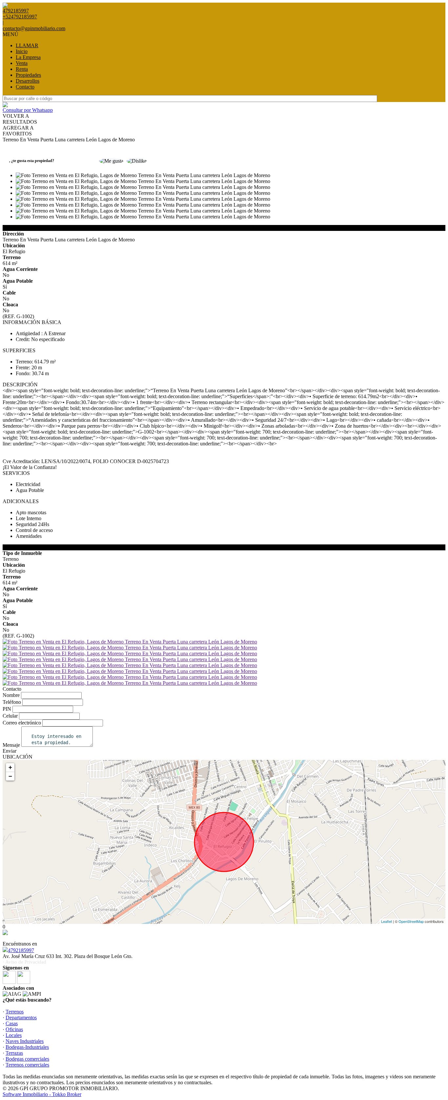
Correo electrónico (22, 722)
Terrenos (15, 1011)
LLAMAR (27, 45)
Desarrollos (27, 81)
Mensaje (11, 745)
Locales (14, 1035)
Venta (22, 63)
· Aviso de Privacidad (24, 962)
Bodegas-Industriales (27, 1047)
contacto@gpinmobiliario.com (34, 28)
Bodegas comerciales (27, 1059)
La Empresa (28, 57)
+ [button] (10, 767)
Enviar (9, 751)
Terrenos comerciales (27, 1065)
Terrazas (14, 1053)
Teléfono (12, 702)
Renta (22, 69)
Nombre (11, 695)
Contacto (25, 87)
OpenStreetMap (411, 921)
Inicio (22, 51)
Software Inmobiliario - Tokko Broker (42, 1094)
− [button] (10, 776)
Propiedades (28, 75)
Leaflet (386, 921)
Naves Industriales (25, 1041)
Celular (10, 716)
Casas (12, 1023)
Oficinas (14, 1029)
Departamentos (21, 1017)
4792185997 (21, 950)
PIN (7, 709)
